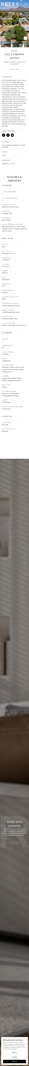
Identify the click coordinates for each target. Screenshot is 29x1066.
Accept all (14, 1061)
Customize (14, 1057)
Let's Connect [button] (16, 842)
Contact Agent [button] (14, 69)
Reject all (14, 1052)
